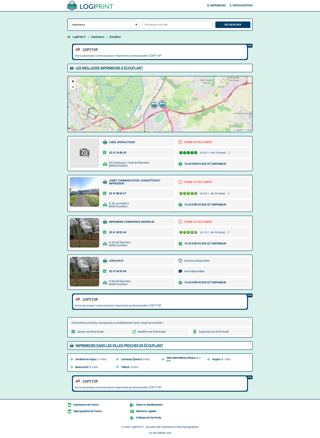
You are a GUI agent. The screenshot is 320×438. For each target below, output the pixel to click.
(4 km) (135, 359)
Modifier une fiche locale (152, 331)
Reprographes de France (88, 411)
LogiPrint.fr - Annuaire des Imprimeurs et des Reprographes (165, 426)
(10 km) (130, 367)
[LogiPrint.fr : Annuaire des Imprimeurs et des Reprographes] (90, 5)
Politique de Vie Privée (148, 417)
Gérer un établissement (149, 404)
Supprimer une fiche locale (214, 331)
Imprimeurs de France (86, 404)
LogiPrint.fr (79, 36)
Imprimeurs (218, 5)
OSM (248, 129)
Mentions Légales (146, 411)
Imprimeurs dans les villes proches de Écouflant (119, 345)
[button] (154, 105)
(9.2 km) (86, 367)
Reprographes (243, 5)
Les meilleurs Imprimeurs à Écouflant (109, 68)
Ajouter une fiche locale (90, 331)
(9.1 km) (221, 359)
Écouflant (115, 36)
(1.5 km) (90, 359)
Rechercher (232, 24)
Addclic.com (164, 432)
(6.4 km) (183, 359)
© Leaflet (238, 129)
